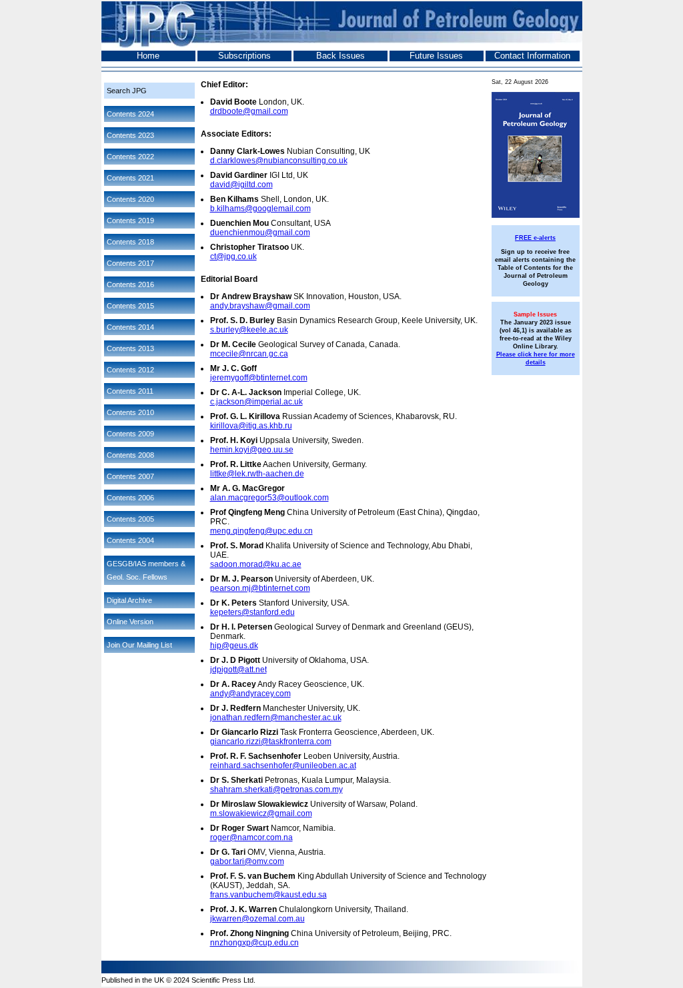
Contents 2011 (130, 391)
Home (148, 56)
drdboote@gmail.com (249, 111)
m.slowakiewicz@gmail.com (261, 813)
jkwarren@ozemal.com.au (257, 918)
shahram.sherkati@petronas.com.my (276, 789)
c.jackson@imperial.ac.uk (256, 401)
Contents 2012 (130, 370)
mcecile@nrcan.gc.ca (249, 353)
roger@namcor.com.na (251, 837)
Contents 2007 (130, 476)
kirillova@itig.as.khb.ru (251, 425)
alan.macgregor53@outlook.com (269, 497)
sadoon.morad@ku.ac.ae (255, 564)
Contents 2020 (130, 199)
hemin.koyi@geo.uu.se (251, 449)
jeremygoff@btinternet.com (258, 377)
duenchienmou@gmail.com (260, 232)
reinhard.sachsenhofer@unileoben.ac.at (283, 765)
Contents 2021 (130, 178)
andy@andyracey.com (250, 693)
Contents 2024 (130, 114)
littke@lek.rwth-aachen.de (257, 473)
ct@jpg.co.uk (233, 256)
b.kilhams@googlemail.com (260, 208)
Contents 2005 (130, 519)
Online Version (130, 622)
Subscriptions (244, 56)
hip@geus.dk (234, 645)
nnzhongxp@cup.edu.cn (254, 942)
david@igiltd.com (241, 184)
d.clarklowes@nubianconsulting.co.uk (279, 160)
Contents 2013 (130, 348)
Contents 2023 (130, 135)
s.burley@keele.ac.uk (249, 329)
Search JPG (127, 91)
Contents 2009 (130, 434)
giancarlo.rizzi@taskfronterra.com (270, 741)
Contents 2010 (130, 412)
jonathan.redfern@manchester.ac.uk (276, 717)
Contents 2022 (130, 157)
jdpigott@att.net (238, 669)
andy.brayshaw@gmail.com (260, 305)
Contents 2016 (130, 284)
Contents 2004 (130, 540)
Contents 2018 (130, 242)
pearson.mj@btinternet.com (260, 588)
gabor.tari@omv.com (247, 861)
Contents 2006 (130, 498)
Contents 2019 (130, 221)
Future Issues (436, 56)
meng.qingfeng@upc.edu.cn (261, 531)
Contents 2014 (130, 327)
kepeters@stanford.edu (252, 612)
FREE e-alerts (535, 238)
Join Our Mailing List (139, 645)
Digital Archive (129, 600)
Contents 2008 (130, 455)
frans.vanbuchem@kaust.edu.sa (268, 894)
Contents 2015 (130, 306)
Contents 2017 (130, 263)
